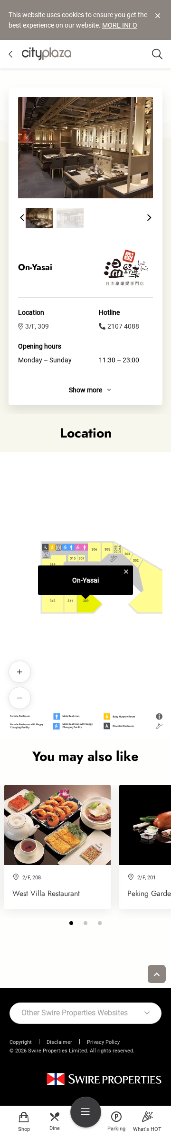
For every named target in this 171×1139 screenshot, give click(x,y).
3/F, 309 (37, 326)
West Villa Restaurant (46, 893)
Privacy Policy (103, 1042)
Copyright (21, 1042)
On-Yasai (85, 580)
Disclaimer (59, 1042)
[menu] (85, 1112)
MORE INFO (119, 25)
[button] (22, 217)
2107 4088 (123, 326)
